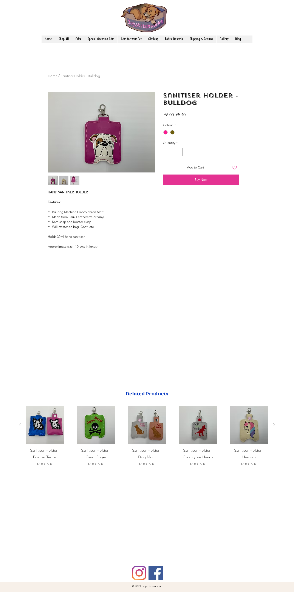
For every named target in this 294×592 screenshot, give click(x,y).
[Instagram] (139, 573)
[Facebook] (156, 573)
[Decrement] (166, 152)
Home (52, 76)
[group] (147, 436)
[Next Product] (274, 424)
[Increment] (179, 152)
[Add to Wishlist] (234, 167)
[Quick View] (45, 425)
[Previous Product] (19, 424)
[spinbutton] (172, 152)
